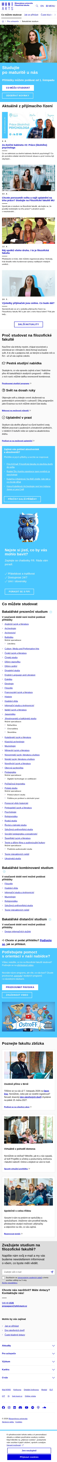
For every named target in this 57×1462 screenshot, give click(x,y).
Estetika (8, 679)
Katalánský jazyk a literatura (18, 737)
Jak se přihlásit (31, 15)
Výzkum (6, 1361)
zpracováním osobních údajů (30, 1277)
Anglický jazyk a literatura (17, 624)
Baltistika (9, 637)
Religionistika (11, 816)
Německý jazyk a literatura (17, 750)
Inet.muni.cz (17, 1396)
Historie (8, 697)
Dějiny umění (11, 666)
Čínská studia (11, 657)
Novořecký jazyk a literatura (18, 763)
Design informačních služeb (18, 931)
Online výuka (30, 1396)
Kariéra (5, 1369)
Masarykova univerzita (18, 1419)
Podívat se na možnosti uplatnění (17, 441)
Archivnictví (10, 633)
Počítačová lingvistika (15, 784)
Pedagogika (10, 772)
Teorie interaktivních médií (17, 854)
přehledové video (25, 965)
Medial (44, 1390)
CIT (3, 1396)
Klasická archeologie (14, 742)
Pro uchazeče (9, 1353)
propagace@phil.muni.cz (14, 1306)
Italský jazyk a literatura (16, 710)
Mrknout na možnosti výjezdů (15, 410)
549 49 (8, 1303)
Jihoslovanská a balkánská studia (20, 718)
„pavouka (18, 976)
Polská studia (11, 788)
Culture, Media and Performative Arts (22, 649)
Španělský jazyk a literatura (17, 838)
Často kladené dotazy (15, 1335)
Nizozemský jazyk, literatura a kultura (22, 755)
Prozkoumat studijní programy (15, 383)
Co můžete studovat (11, 15)
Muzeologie (10, 746)
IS (8, 1396)
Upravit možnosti (14, 1445)
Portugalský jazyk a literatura (18, 808)
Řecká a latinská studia (16, 825)
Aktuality (6, 1346)
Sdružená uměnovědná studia (19, 829)
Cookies (18, 1422)
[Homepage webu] (17, 6)
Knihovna (17, 1390)
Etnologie (9, 684)
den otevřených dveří (30, 1097)
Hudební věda (11, 701)
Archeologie (10, 628)
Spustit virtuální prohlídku (16, 1169)
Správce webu (8, 1422)
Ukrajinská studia (13, 858)
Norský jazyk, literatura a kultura (20, 759)
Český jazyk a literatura (16, 653)
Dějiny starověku (12, 662)
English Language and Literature (20, 675)
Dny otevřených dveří (15, 1330)
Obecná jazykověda (14, 768)
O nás (5, 1377)
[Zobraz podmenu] (51, 1346)
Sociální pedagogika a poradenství (21, 834)
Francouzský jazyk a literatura (19, 692)
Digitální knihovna (31, 1390)
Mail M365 (6, 1390)
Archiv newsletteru (9, 1283)
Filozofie (9, 688)
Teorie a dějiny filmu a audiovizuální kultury (25, 843)
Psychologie (10, 812)
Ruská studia (11, 821)
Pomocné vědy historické (16, 803)
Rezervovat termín (12, 1234)
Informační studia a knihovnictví (19, 705)
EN (42, 6)
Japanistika (10, 714)
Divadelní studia (12, 670)
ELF (51, 1390)
